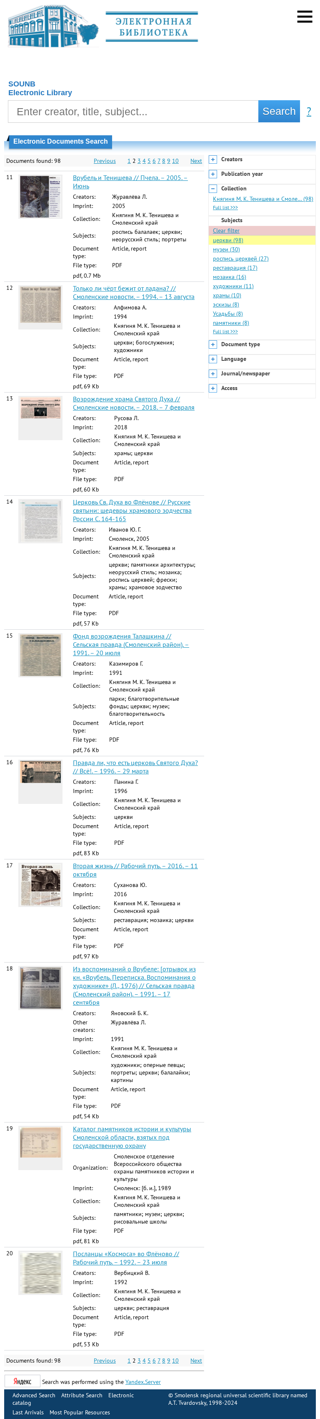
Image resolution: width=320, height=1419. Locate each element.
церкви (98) (228, 240)
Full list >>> (225, 207)
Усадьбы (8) (228, 313)
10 (175, 161)
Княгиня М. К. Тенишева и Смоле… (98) (263, 199)
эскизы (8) (226, 304)
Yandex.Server (143, 1382)
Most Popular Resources (80, 1412)
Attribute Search (81, 1395)
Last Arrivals (28, 1412)
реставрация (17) (235, 267)
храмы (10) (227, 295)
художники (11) (233, 286)
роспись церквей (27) (241, 258)
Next (196, 161)
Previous (105, 161)
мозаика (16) (229, 277)
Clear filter (226, 230)
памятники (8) (231, 323)
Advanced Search (33, 1395)
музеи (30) (226, 249)
